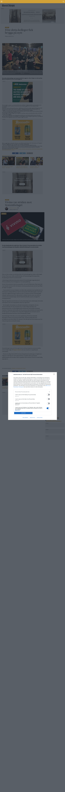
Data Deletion (25, 417)
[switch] (48, 394)
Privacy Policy (39, 417)
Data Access (32, 417)
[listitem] (32, 392)
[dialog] (32, 396)
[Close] (54, 374)
